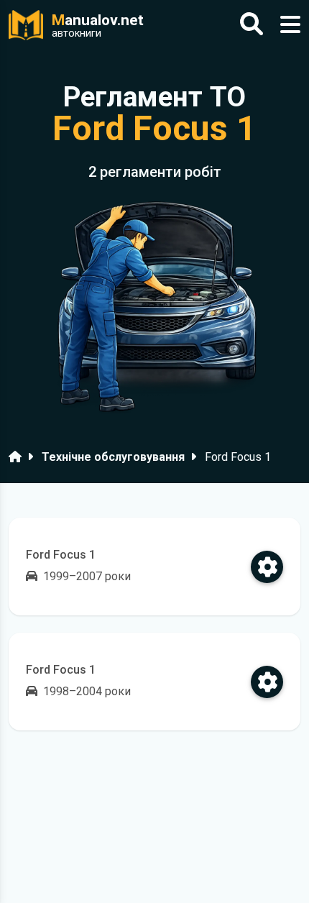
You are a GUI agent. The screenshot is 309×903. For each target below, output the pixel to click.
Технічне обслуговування (113, 457)
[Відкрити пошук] (251, 24)
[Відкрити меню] (290, 25)
